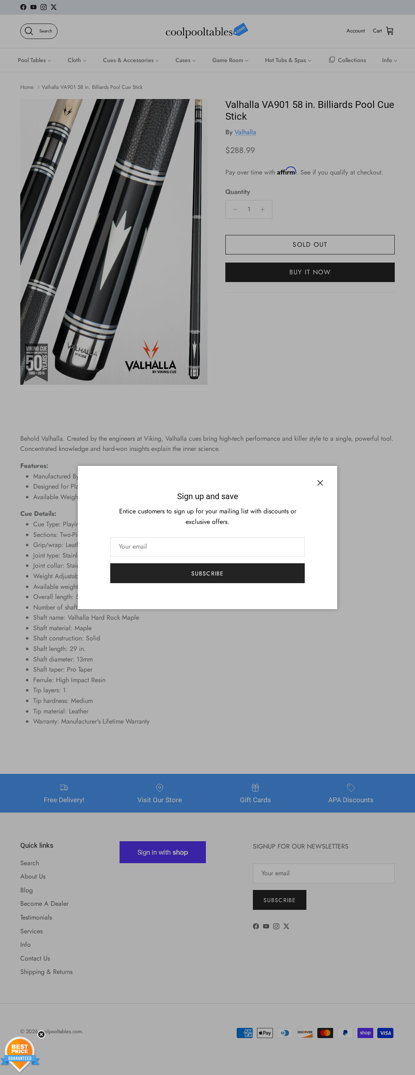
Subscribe (207, 573)
